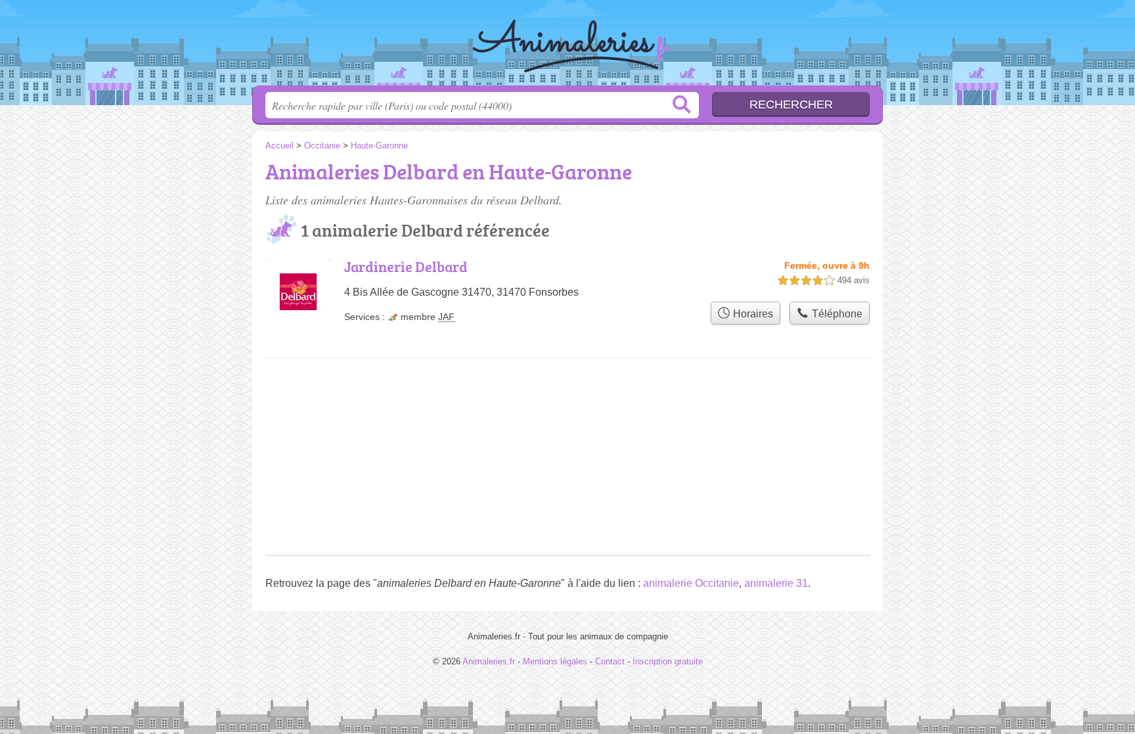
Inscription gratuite (668, 661)
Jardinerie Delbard (406, 266)
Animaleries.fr (567, 46)
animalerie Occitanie (691, 583)
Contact (610, 661)
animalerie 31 (776, 583)
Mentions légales (555, 661)
